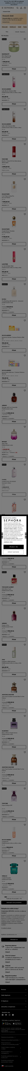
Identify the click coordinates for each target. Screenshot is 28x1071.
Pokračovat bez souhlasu (9, 517)
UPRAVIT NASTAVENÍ (13, 552)
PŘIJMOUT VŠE (13, 546)
